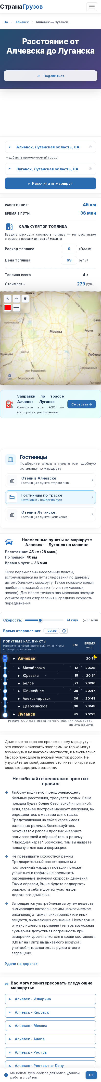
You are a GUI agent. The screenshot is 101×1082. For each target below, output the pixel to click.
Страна (21, 6)
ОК (91, 1075)
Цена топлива (17, 260)
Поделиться (53, 76)
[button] (50, 480)
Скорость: (12, 620)
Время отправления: (22, 631)
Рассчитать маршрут (52, 183)
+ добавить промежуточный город (31, 157)
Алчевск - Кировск (32, 1012)
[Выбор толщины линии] (16, 308)
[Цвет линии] (8, 308)
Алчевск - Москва (31, 1025)
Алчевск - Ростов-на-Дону (39, 1065)
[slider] (40, 620)
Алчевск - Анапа (30, 1039)
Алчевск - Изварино (33, 999)
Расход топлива (19, 249)
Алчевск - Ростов (31, 1052)
